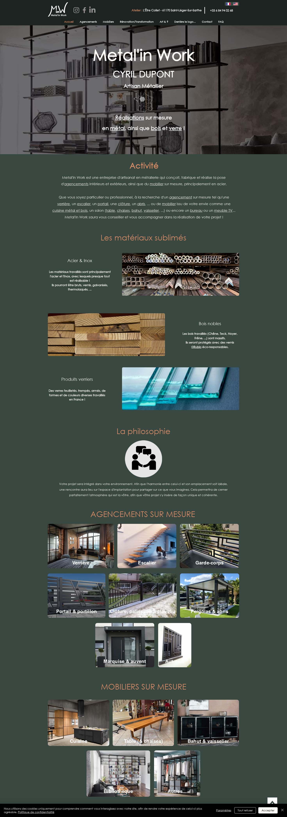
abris (141, 204)
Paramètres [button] (223, 810)
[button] (19, 801)
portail (103, 204)
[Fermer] (282, 810)
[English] (235, 4)
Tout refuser (245, 810)
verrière (63, 204)
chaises (123, 210)
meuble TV (223, 210)
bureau (196, 210)
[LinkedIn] (92, 10)
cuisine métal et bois (69, 210)
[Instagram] (76, 10)
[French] (228, 4)
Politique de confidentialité (36, 812)
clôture (124, 204)
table (110, 210)
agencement (180, 197)
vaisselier (151, 210)
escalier (83, 204)
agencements (76, 184)
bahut (137, 210)
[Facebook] (84, 10)
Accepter (268, 810)
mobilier (156, 184)
